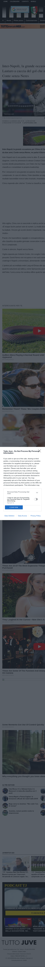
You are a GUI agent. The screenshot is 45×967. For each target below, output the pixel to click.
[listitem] (22, 492)
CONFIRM (14, 507)
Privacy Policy (36, 516)
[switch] (36, 499)
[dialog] (22, 483)
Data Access (22, 516)
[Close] (40, 451)
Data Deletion (9, 516)
